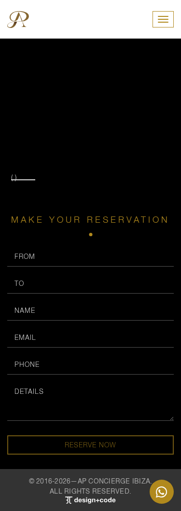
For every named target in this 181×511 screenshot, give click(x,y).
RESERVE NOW (90, 445)
